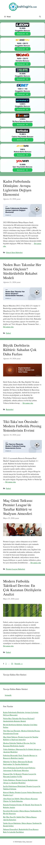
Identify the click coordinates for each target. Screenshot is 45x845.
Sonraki (18, 663)
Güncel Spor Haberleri (14, 252)
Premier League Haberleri (15, 569)
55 (12, 663)
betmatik (8, 695)
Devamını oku (8, 327)
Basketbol (9, 409)
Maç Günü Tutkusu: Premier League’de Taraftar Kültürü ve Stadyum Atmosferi (18, 507)
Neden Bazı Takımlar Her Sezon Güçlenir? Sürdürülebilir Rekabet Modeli (22, 271)
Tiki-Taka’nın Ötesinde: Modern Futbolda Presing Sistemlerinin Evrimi (22, 426)
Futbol (8, 333)
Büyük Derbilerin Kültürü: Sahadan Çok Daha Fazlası (20, 349)
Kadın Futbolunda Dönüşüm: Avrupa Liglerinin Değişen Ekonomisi (17, 188)
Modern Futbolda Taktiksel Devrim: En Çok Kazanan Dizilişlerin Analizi (22, 588)
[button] (40, 16)
